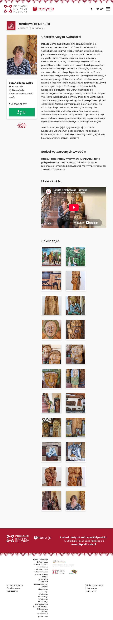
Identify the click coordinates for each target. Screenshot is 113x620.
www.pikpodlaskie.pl (83, 544)
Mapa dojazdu (21, 112)
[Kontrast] (97, 9)
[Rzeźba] (11, 25)
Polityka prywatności (94, 585)
